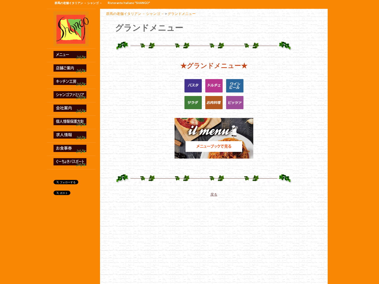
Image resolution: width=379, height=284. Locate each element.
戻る (213, 194)
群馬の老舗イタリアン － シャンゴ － (78, 3)
